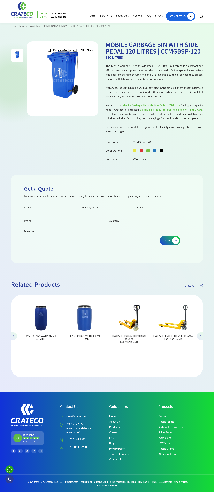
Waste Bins (35, 26)
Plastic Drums (166, 448)
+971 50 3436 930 (76, 447)
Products (23, 26)
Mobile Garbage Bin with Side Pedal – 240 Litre (151, 105)
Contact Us (115, 459)
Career (137, 16)
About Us (106, 16)
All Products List (167, 454)
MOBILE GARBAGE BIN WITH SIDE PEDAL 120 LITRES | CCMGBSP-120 (76, 26)
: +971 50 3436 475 (53, 16)
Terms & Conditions (120, 454)
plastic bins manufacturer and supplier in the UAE (171, 109)
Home (92, 16)
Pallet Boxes (165, 432)
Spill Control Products (170, 427)
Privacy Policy (117, 448)
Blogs (159, 16)
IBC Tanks (164, 443)
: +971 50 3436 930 (53, 13)
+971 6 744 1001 (75, 439)
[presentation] (14, 336)
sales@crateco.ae (76, 416)
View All (190, 285)
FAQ (148, 16)
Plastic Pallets (166, 421)
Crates (162, 416)
